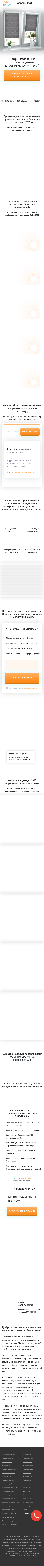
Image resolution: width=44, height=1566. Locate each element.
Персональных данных (31, 688)
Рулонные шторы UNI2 (8, 1509)
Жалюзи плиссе (6, 1465)
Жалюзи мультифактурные (9, 1469)
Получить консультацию (22, 1211)
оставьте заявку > (23, 472)
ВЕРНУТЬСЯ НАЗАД (12, 431)
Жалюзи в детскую (28, 1469)
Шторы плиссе (26, 1491)
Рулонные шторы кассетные (9, 1495)
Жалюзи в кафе (27, 1480)
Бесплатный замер (28, 1502)
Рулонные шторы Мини (8, 1506)
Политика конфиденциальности (10, 1521)
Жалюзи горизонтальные (8, 1454)
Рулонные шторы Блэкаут (8, 1484)
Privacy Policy (12, 1555)
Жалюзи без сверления (8, 1480)
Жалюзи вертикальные (8, 1458)
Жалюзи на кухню (27, 1461)
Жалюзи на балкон (28, 1458)
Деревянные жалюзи (7, 1476)
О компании (26, 1495)
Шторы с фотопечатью (29, 1484)
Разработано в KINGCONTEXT (10, 1524)
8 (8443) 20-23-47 (24, 3)
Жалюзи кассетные (7, 1461)
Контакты (25, 1509)
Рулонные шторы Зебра (8, 1491)
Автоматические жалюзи (8, 1472)
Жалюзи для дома (27, 1476)
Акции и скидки (27, 1506)
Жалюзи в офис (27, 1454)
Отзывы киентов (27, 1498)
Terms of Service (26, 1555)
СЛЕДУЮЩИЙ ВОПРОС (29, 431)
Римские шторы (27, 1487)
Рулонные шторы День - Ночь (9, 1487)
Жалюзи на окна (27, 1472)
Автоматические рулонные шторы (10, 1502)
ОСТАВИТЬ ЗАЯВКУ (31, 1522)
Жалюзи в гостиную (28, 1465)
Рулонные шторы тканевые (9, 1498)
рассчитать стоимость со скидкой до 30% (22, 75)
